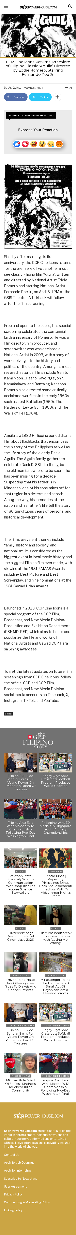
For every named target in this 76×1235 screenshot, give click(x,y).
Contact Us (11, 1154)
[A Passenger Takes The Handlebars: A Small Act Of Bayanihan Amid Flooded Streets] (55, 962)
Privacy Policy (13, 1194)
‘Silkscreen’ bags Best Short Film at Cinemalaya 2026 (20, 936)
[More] (57, 97)
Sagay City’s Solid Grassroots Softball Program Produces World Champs (55, 781)
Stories (8, 713)
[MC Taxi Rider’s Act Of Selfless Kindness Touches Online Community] (20, 1063)
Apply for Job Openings (19, 1162)
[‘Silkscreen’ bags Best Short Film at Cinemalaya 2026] (20, 915)
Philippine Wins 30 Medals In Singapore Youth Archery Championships (55, 828)
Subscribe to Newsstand (20, 1178)
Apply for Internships (18, 1170)
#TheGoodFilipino (21, 975)
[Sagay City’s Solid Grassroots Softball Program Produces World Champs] (55, 762)
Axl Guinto (14, 87)
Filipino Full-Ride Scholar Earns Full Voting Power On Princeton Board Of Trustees (20, 782)
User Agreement (15, 1186)
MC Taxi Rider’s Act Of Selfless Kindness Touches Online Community (20, 1085)
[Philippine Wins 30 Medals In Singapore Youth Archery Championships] (55, 809)
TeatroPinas (55, 871)
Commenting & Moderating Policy (27, 1202)
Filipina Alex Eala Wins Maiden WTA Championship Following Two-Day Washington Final (20, 829)
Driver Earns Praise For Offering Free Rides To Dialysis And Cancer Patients (20, 985)
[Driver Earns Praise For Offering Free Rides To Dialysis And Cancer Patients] (20, 962)
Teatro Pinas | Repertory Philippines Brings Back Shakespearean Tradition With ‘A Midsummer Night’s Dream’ (55, 886)
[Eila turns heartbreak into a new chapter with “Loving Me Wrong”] (55, 915)
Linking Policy (13, 1210)
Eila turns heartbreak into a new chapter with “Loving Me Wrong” (55, 938)
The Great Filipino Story (20, 1025)
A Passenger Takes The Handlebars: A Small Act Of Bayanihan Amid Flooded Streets (55, 986)
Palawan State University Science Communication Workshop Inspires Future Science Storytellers (20, 884)
